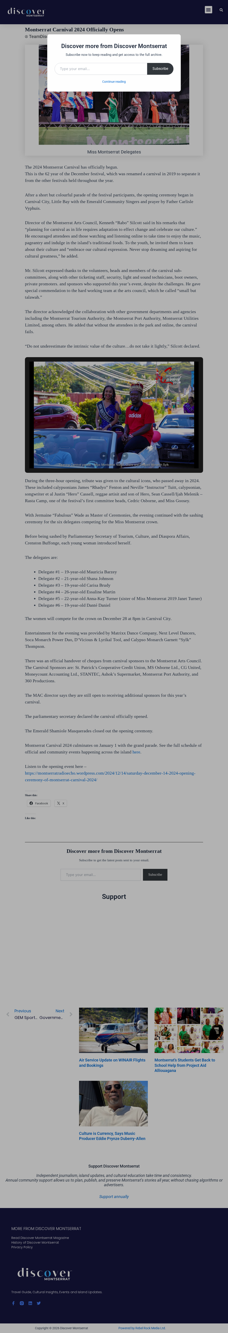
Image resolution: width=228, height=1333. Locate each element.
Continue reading (114, 81)
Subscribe (160, 68)
